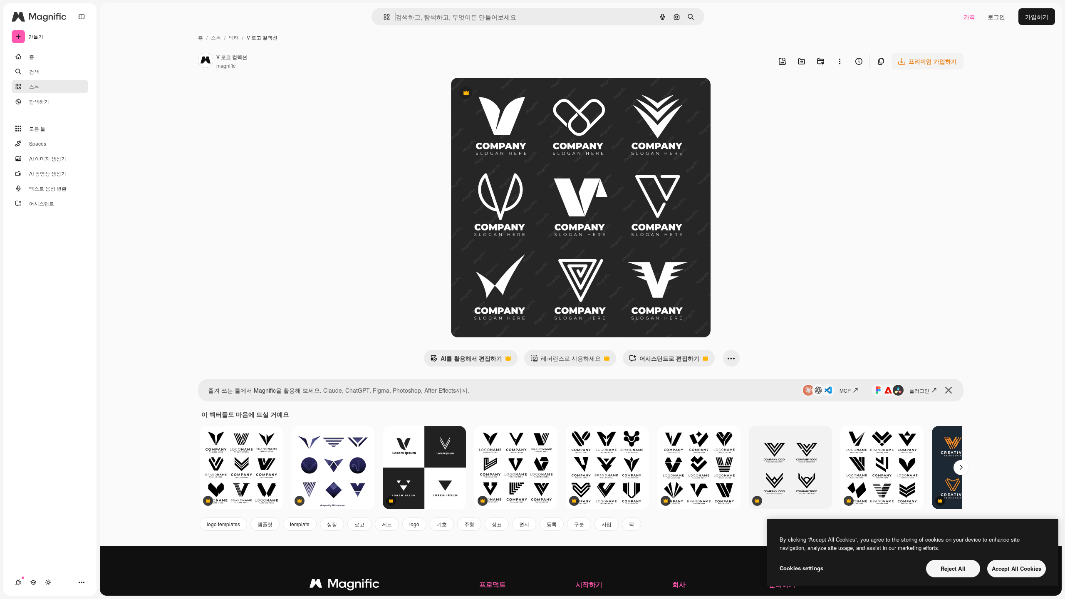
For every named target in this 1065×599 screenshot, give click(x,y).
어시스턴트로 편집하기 (664, 360)
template (300, 523)
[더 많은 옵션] (839, 61)
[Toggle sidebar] (81, 16)
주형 (469, 523)
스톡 (216, 37)
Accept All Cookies (1016, 568)
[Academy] (33, 582)
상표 (497, 523)
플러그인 (919, 390)
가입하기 (1036, 16)
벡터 (234, 37)
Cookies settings (801, 568)
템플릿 (265, 523)
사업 (607, 523)
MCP (845, 390)
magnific (225, 65)
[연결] (18, 582)
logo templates (223, 523)
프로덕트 (492, 584)
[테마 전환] (48, 582)
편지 (524, 523)
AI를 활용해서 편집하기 (466, 360)
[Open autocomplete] (383, 17)
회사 (679, 584)
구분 (579, 523)
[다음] (961, 467)
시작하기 (589, 584)
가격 (969, 16)
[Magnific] (344, 585)
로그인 (996, 16)
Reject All (953, 568)
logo (414, 523)
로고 (359, 523)
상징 (332, 523)
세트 (387, 523)
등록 (552, 523)
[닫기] (949, 390)
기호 (442, 523)
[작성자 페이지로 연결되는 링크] (205, 61)
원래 (499, 93)
